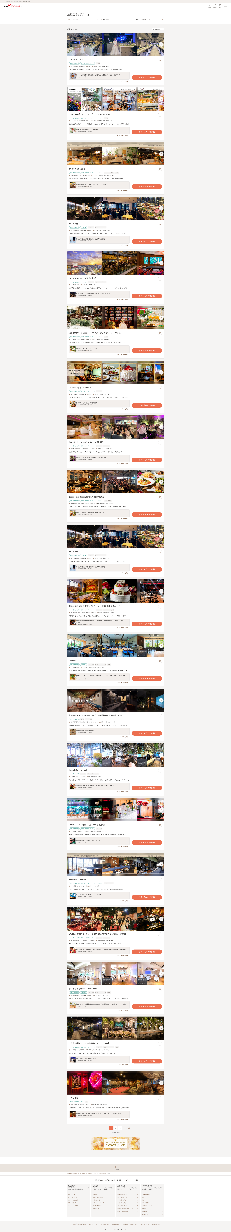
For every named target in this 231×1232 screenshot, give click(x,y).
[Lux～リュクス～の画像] (115, 44)
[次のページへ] (125, 1128)
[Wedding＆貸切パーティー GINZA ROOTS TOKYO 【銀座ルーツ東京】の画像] (115, 919)
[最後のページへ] (129, 1128)
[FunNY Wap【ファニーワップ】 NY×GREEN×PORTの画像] (115, 99)
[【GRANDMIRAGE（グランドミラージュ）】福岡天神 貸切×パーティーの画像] (115, 591)
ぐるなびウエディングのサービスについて (140, 1224)
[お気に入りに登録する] (160, 60)
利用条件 (85, 1224)
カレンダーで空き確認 (148, 77)
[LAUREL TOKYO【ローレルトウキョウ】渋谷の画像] (115, 809)
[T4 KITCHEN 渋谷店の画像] (115, 153)
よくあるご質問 (156, 1224)
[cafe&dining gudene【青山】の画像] (115, 372)
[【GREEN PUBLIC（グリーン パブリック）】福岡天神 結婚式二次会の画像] (115, 700)
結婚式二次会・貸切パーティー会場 (97, 1173)
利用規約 (79, 1224)
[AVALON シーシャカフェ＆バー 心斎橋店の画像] (115, 427)
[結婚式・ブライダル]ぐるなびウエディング (77, 1173)
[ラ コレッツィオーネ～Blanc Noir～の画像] (115, 973)
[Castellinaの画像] (115, 645)
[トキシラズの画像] (115, 1083)
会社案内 (73, 1224)
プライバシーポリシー (94, 1224)
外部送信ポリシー (105, 1224)
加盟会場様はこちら (116, 1224)
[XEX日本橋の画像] (115, 208)
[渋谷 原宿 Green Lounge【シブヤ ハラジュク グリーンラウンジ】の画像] (115, 317)
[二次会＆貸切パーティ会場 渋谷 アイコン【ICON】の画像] (115, 1028)
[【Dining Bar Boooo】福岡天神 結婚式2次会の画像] (115, 481)
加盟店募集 (125, 1224)
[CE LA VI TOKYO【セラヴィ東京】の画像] (115, 263)
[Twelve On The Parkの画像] (115, 864)
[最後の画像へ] (161, 44)
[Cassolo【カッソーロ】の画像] (115, 755)
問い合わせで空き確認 (148, 405)
